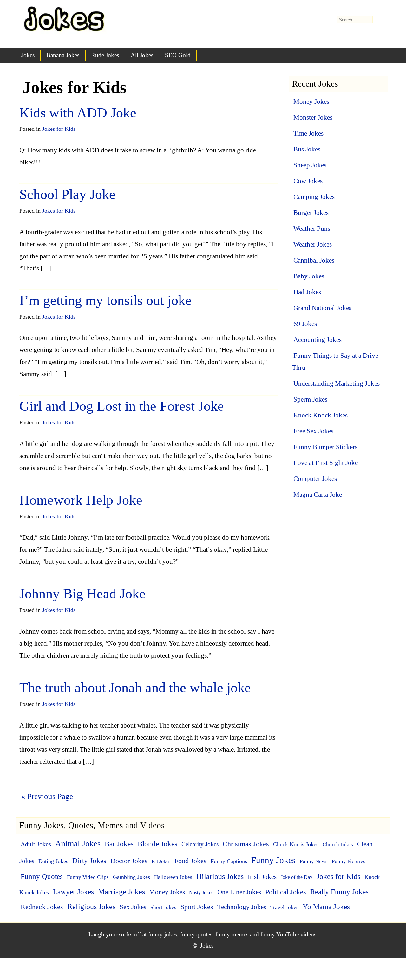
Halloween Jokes (173, 877)
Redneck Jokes (42, 907)
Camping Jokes (314, 197)
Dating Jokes (53, 861)
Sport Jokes (196, 907)
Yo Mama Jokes (326, 907)
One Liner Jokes (239, 892)
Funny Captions (229, 861)
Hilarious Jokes (220, 876)
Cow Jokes (308, 181)
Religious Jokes (91, 906)
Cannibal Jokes (313, 260)
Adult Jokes (36, 844)
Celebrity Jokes (200, 844)
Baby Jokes (308, 276)
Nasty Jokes (201, 892)
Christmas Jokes (246, 844)
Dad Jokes (307, 292)
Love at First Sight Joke (325, 463)
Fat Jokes (161, 861)
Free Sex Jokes (313, 431)
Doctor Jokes (128, 861)
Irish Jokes (262, 876)
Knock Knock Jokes (320, 415)
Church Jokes (338, 845)
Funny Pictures (348, 861)
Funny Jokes (273, 860)
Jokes (28, 55)
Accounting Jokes (317, 339)
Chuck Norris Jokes (295, 844)
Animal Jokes (78, 843)
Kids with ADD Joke (77, 113)
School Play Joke (67, 194)
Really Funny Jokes (339, 892)
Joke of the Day (296, 877)
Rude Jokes (105, 55)
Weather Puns (311, 228)
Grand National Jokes (322, 308)
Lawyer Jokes (73, 892)
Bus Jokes (306, 149)
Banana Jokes (62, 55)
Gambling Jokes (131, 877)
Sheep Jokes (309, 165)
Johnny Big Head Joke (82, 594)
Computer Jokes (315, 478)
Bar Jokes (119, 844)
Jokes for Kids (58, 129)
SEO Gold (178, 55)
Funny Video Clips (88, 877)
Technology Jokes (241, 907)
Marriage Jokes (121, 892)
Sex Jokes (133, 907)
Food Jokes (190, 861)
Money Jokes (311, 101)
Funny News (314, 861)
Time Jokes (308, 133)
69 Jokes (305, 324)
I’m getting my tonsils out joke (105, 300)
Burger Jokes (311, 212)
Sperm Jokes (310, 399)
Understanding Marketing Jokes (336, 383)
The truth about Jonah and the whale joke (135, 687)
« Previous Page (47, 796)
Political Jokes (285, 892)
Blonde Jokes (157, 844)
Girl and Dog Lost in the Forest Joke (121, 406)
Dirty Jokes (89, 861)
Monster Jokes (312, 117)
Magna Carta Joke (317, 494)
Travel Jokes (284, 907)
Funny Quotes (42, 876)
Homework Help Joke (80, 500)
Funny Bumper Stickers (325, 447)
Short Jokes (163, 907)
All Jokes (142, 55)
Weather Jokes (312, 244)
